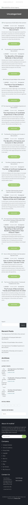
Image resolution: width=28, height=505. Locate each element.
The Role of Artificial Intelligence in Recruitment (14, 170)
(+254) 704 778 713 (7, 489)
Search (3, 321)
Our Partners (6, 467)
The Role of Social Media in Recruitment (14, 85)
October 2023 (5, 360)
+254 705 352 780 (19, 2)
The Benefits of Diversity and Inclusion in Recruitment (13, 142)
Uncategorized (21, 25)
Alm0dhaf (7, 25)
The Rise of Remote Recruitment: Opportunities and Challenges (14, 198)
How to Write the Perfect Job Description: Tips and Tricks (14, 261)
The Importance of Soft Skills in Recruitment (14, 29)
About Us (5, 458)
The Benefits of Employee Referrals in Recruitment (14, 57)
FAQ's (4, 456)
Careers (4, 461)
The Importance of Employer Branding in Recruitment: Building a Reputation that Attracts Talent (14, 229)
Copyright (5, 453)
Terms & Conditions (7, 447)
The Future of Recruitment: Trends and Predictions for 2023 (14, 290)
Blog (4, 464)
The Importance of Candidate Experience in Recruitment (14, 113)
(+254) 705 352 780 (7, 486)
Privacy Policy (6, 450)
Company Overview (7, 445)
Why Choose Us (6, 469)
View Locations (19, 480)
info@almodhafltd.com (8, 2)
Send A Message (19, 478)
